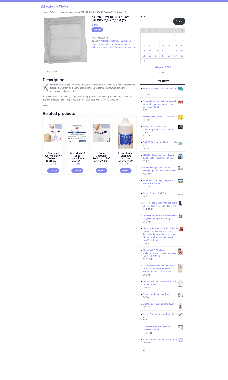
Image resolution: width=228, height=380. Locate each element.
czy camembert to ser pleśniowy (112, 44)
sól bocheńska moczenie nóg (122, 47)
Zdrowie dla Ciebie (54, 6)
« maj (161, 72)
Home (45, 12)
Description (52, 71)
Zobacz (97, 30)
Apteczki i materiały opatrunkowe (64, 12)
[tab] (52, 71)
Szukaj (143, 16)
